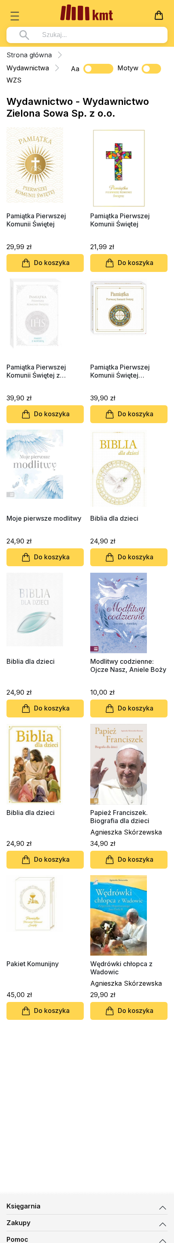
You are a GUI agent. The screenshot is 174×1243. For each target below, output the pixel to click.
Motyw (127, 68)
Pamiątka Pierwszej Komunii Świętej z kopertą (36, 371)
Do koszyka (52, 263)
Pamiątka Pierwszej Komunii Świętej (36, 220)
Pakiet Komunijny (32, 964)
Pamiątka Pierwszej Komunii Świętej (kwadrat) (120, 371)
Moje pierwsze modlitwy (43, 518)
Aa (75, 69)
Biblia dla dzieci (114, 518)
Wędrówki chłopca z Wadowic (121, 968)
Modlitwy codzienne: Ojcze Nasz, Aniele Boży (128, 665)
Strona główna (29, 55)
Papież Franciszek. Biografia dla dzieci (119, 816)
